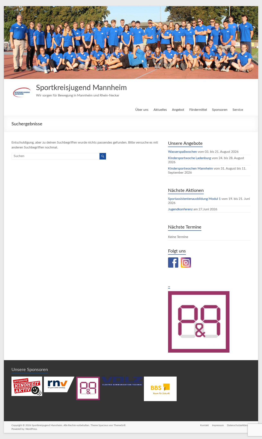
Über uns (141, 109)
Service (238, 109)
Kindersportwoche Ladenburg (189, 158)
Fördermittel (198, 109)
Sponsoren (219, 109)
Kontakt (204, 425)
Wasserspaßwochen (182, 151)
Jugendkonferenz (180, 209)
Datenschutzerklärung (239, 425)
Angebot (178, 109)
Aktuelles (160, 109)
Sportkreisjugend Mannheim (81, 88)
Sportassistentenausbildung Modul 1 (194, 198)
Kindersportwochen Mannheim (191, 168)
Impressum (218, 425)
